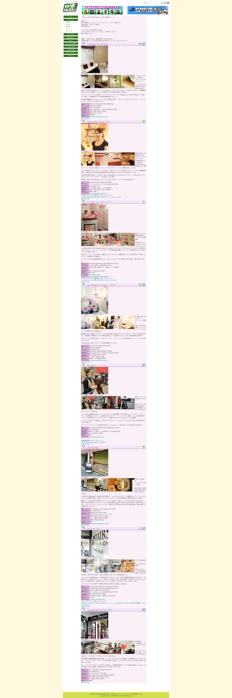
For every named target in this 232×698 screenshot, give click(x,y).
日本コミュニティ (71, 53)
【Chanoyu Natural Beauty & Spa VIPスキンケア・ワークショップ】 (101, 197)
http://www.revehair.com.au (96, 437)
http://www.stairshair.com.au (97, 599)
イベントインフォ (71, 34)
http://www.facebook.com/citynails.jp (98, 276)
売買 (68, 26)
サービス (69, 31)
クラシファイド (71, 20)
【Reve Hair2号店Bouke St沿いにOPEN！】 (93, 442)
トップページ (71, 17)
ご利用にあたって (115, 694)
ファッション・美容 (71, 43)
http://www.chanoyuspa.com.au (98, 193)
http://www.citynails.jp (94, 274)
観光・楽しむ (71, 37)
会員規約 (92, 694)
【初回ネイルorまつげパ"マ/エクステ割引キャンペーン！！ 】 (98, 603)
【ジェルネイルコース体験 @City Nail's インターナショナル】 (99, 280)
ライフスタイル (71, 50)
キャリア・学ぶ (71, 46)
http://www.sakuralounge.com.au (99, 523)
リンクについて (126, 694)
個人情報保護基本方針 (102, 694)
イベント (69, 28)
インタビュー (71, 56)
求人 (68, 24)
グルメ (71, 40)
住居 (68, 22)
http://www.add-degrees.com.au (99, 116)
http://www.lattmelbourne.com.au (98, 360)
